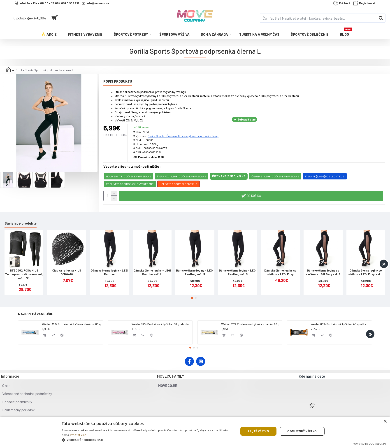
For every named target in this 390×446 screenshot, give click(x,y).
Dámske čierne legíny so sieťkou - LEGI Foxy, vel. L (365, 272)
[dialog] (195, 431)
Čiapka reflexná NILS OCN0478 (66, 272)
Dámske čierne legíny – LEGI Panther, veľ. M (195, 272)
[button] (6, 264)
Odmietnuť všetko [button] (302, 431)
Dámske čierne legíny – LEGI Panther (109, 272)
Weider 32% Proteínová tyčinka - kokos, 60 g (71, 324)
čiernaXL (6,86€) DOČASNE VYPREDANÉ (181, 176)
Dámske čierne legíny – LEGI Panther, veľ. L (152, 272)
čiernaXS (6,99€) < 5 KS (228, 176)
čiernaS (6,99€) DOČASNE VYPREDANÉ (275, 176)
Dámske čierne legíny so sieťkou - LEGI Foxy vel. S (323, 272)
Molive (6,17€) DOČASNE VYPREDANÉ (128, 176)
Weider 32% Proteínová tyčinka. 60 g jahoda (160, 324)
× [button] (385, 421)
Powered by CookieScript (369, 443)
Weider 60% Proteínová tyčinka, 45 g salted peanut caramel (340, 324)
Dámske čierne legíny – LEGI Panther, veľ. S (237, 272)
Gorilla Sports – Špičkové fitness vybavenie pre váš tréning (183, 135)
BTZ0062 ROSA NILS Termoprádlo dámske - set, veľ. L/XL (24, 274)
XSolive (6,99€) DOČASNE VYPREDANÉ (129, 184)
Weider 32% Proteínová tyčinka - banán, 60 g (250, 324)
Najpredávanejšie (35, 314)
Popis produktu (117, 81)
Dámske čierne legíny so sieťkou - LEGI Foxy (280, 272)
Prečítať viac (78, 435)
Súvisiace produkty (21, 223)
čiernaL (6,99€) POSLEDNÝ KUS (324, 176)
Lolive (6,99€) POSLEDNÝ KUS (178, 184)
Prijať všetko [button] (258, 431)
